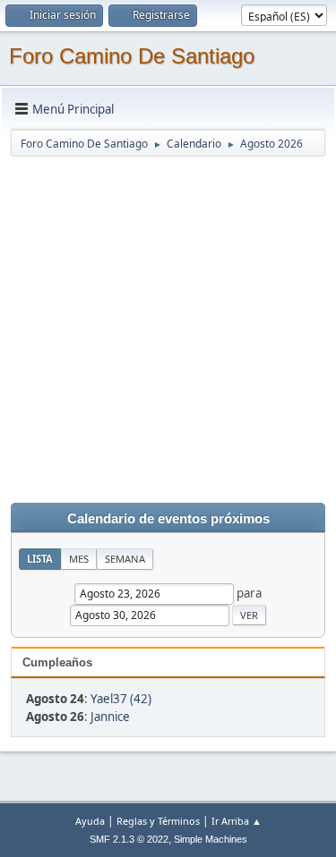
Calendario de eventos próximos (168, 519)
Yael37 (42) (120, 699)
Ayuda (90, 820)
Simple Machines (210, 839)
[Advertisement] (168, 326)
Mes (79, 558)
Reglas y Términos (158, 820)
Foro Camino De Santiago (131, 56)
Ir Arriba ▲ (236, 820)
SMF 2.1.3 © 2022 (129, 839)
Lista (40, 558)
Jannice (110, 717)
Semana (125, 558)
